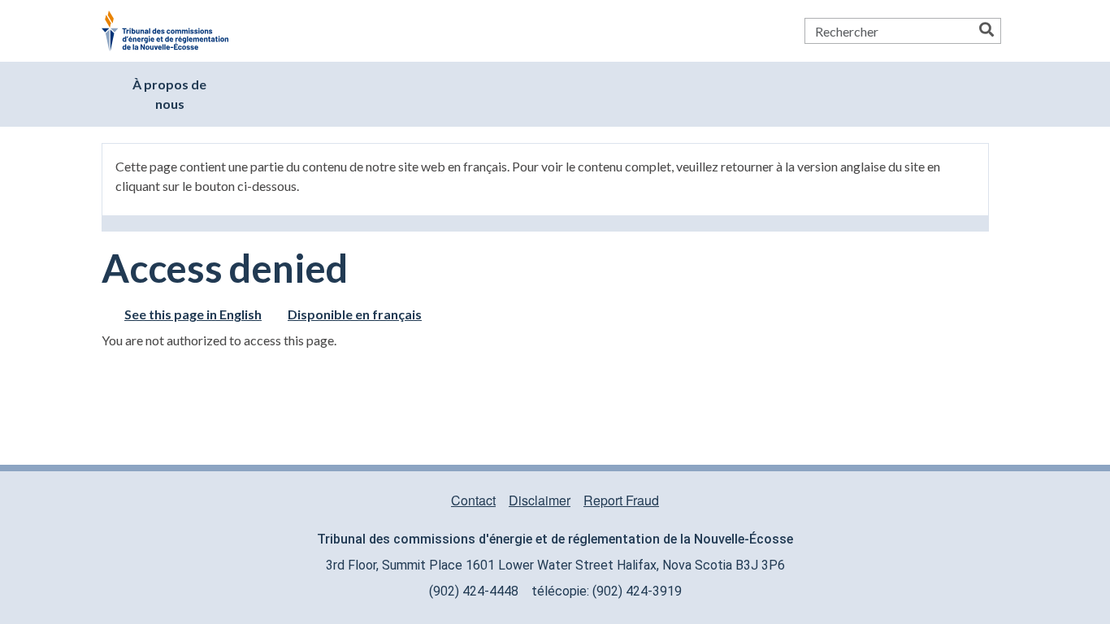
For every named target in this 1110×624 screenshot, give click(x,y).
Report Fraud (621, 500)
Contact (473, 500)
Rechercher (986, 31)
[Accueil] (171, 30)
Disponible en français (355, 314)
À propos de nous (169, 93)
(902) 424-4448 (473, 591)
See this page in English (193, 314)
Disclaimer (539, 500)
